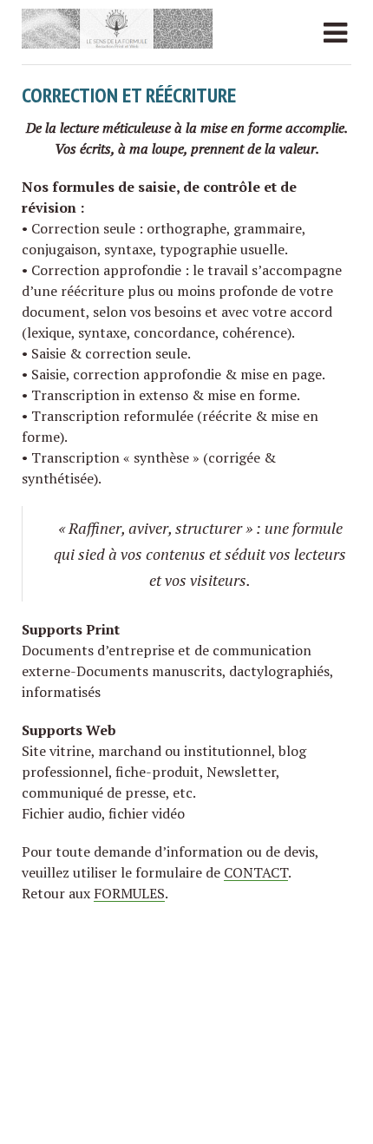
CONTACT (256, 872)
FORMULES (129, 893)
